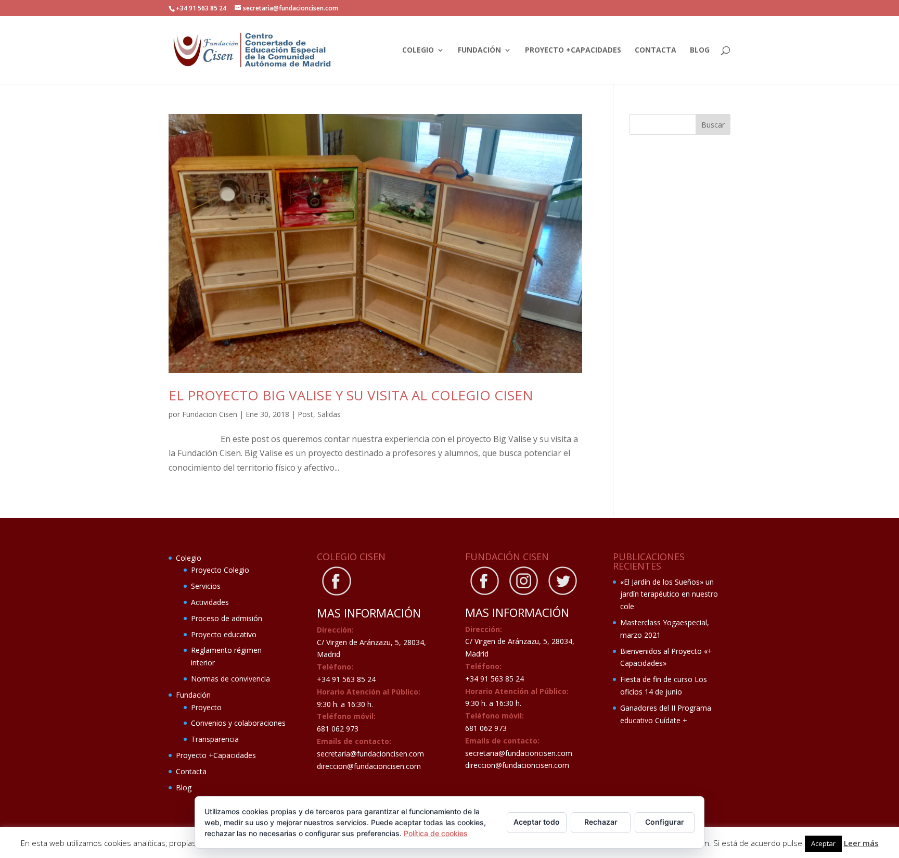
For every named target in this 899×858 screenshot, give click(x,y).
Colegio (418, 50)
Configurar (664, 821)
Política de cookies (436, 833)
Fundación (479, 50)
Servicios (206, 586)
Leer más (861, 843)
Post (305, 414)
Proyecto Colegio (220, 570)
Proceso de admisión (226, 618)
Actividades (210, 602)
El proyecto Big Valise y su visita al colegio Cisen (351, 395)
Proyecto (206, 707)
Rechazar (601, 821)
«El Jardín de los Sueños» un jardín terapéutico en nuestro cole (669, 594)
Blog (700, 50)
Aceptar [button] (823, 843)
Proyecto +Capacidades (573, 50)
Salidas (329, 414)
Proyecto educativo (223, 634)
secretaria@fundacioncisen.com (370, 754)
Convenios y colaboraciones (238, 723)
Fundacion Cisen (209, 414)
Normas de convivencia (230, 679)
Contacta (655, 50)
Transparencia (215, 739)
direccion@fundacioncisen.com (369, 766)
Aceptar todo (536, 821)
